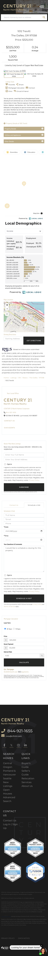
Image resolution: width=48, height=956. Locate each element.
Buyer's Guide (26, 765)
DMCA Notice (24, 938)
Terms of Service (9, 606)
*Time (6, 536)
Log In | (7, 824)
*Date (6, 527)
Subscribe (24, 487)
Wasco (25, 378)
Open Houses (7, 791)
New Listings (7, 784)
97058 (41, 378)
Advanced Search (9, 799)
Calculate (24, 662)
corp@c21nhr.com (14, 736)
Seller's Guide (26, 772)
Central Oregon (7, 765)
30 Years (9, 629)
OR (19, 378)
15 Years (17, 629)
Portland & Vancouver (9, 772)
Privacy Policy (34, 480)
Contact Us (9, 421)
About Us (27, 786)
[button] (44, 17)
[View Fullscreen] (7, 314)
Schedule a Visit (34, 505)
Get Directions (34, 340)
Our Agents (9, 428)
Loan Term (7, 623)
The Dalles (33, 378)
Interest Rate (8, 652)
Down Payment (8, 644)
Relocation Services (28, 780)
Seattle (7, 778)
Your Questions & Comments (13, 544)
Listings (13, 378)
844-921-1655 (11, 412)
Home (6, 378)
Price (5, 636)
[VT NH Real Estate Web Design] (4, 948)
